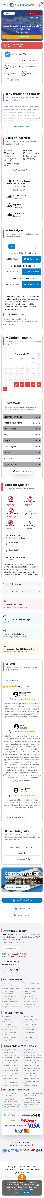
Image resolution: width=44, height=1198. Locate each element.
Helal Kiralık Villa (30, 1027)
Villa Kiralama (29, 1022)
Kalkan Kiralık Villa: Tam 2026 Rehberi (12, 1094)
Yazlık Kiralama (9, 1024)
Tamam (25, 1192)
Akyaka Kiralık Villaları (31, 1063)
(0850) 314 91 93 (19, 954)
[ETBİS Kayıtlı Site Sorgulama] (36, 1150)
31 (5, 389)
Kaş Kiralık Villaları (30, 1073)
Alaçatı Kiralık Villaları (31, 1060)
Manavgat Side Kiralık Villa (31, 1082)
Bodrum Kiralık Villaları (11, 1063)
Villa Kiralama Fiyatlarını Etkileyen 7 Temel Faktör (12, 1106)
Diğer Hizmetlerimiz (30, 999)
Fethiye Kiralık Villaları (11, 1071)
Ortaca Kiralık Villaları (31, 1065)
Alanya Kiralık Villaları (11, 1086)
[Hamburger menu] (4, 5)
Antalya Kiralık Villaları (11, 1050)
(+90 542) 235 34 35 (15, 943)
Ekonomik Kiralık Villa (31, 1030)
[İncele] (24, 538)
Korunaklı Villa (8, 1040)
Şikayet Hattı (8, 1004)
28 (27, 384)
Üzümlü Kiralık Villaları (11, 1078)
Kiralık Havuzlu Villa (31, 1032)
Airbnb (26, 1040)
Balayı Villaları (8, 1019)
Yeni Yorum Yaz (11, 680)
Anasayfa (27, 986)
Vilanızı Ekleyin (9, 991)
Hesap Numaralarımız (11, 989)
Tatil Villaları (28, 1035)
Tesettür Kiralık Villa (10, 1027)
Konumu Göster (12, 948)
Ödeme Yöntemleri (10, 996)
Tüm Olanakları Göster (22, 170)
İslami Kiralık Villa (30, 1024)
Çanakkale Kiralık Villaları (33, 1055)
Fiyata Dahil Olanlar (12, 584)
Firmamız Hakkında (31, 991)
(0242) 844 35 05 (12, 940)
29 (33, 384)
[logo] (22, 5)
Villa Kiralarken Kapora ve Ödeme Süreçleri (33, 1094)
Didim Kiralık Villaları (11, 1060)
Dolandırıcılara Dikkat (11, 1002)
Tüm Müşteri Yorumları (32, 989)
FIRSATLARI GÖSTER (17, 887)
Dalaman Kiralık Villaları (32, 1068)
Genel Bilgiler (28, 996)
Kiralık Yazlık (28, 1017)
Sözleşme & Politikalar (31, 1007)
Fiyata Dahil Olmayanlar (15, 591)
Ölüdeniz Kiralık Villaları (32, 1071)
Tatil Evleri (7, 1035)
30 (39, 384)
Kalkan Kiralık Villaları (11, 1073)
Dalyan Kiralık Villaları (11, 1068)
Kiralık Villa (7, 1017)
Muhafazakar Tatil (30, 1037)
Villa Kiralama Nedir (31, 1002)
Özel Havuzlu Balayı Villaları (31, 1106)
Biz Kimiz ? (7, 983)
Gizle (17, 1192)
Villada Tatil (8, 1030)
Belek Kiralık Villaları (10, 1082)
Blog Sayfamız (8, 994)
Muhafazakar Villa (22, 859)
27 (22, 384)
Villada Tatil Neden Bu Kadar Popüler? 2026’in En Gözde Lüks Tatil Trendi (33, 1100)
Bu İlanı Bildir (23, 915)
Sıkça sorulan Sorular (31, 983)
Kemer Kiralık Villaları (31, 1078)
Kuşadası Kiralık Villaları (32, 1058)
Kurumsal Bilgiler (9, 986)
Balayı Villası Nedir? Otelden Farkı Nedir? (11, 1100)
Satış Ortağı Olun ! (30, 1004)
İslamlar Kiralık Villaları (32, 1076)
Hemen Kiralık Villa (10, 1037)
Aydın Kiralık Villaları (31, 1052)
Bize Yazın (27, 994)
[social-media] (4, 970)
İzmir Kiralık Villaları (10, 1052)
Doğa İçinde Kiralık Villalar (22, 847)
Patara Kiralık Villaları (11, 1076)
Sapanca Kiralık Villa (31, 1086)
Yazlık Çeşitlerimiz (10, 999)
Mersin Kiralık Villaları (11, 1055)
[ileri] (39, 354)
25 (11, 384)
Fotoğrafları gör (22, 37)
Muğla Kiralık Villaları (31, 1050)
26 (16, 384)
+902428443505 (18, 956)
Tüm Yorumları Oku (14, 817)
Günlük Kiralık (8, 1022)
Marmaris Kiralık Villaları (12, 1065)
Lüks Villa (22, 853)
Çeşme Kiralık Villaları (11, 1058)
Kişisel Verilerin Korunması (13, 1007)
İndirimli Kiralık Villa (10, 1032)
